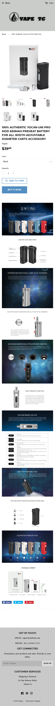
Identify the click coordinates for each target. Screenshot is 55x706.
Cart (51, 3)
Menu (7, 3)
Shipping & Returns (27, 676)
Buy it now (14, 189)
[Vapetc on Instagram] (31, 694)
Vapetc (20, 701)
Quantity (5, 168)
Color (4, 156)
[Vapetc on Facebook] (22, 694)
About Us (28, 684)
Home (4, 34)
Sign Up (47, 663)
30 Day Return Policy (27, 680)
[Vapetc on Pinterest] (27, 694)
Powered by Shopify (33, 701)
